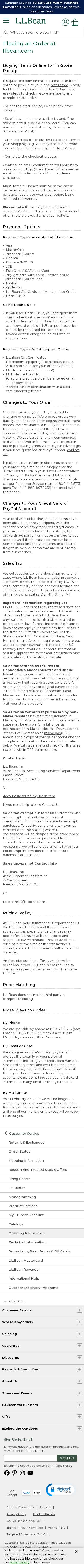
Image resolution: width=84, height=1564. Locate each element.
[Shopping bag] (76, 22)
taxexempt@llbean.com (24, 902)
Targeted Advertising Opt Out (27, 1534)
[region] (42, 7)
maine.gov (52, 733)
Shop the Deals (41, 11)
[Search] (7, 32)
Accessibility (56, 1527)
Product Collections (20, 1507)
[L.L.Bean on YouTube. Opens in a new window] (30, 1472)
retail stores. (42, 211)
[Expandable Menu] (6, 21)
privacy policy (19, 1562)
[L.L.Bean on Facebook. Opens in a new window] (7, 1472)
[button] (61, 1489)
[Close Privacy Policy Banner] (76, 1552)
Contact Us (51, 805)
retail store (59, 85)
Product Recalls (44, 1514)
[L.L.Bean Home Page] (36, 22)
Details (40, 1450)
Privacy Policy (61, 1465)
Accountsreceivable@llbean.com (29, 796)
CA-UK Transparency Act (24, 1521)
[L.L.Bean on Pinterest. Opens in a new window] (14, 1472)
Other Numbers (48, 1037)
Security (45, 1507)
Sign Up (67, 1458)
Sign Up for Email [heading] (18, 1439)
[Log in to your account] (65, 22)
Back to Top (16, 1301)
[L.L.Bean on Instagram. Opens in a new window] (22, 1472)
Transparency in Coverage (25, 1527)
